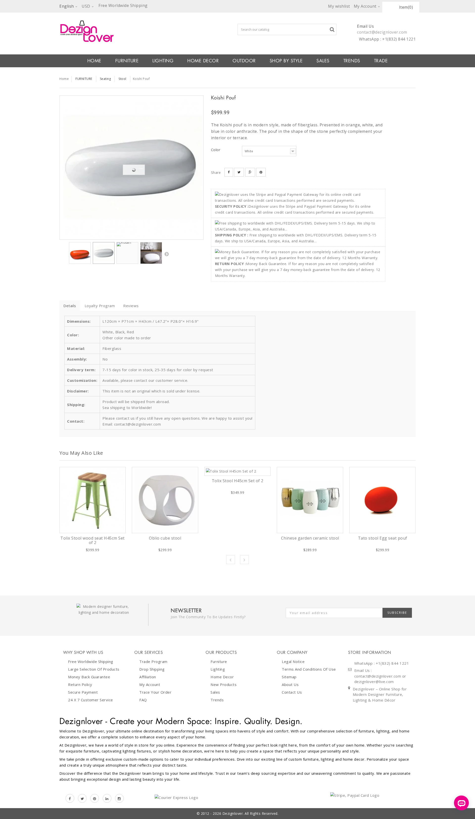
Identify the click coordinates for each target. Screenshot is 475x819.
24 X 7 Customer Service (90, 699)
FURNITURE (127, 61)
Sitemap (289, 676)
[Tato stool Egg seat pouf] (382, 500)
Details (69, 305)
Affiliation (147, 676)
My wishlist (339, 6)
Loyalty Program (100, 305)
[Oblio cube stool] (165, 500)
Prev (230, 559)
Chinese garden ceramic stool (310, 538)
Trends (351, 61)
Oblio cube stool (165, 538)
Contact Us (292, 692)
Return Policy (80, 684)
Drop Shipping (152, 669)
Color (216, 149)
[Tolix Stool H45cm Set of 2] (237, 471)
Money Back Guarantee (89, 676)
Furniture (219, 661)
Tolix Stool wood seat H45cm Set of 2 (92, 540)
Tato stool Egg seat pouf (382, 538)
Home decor (222, 676)
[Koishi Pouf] (131, 167)
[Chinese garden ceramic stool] (310, 500)
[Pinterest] (94, 798)
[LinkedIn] (107, 798)
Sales (215, 692)
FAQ (143, 699)
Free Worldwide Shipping (90, 661)
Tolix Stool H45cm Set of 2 (237, 480)
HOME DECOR (203, 61)
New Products (224, 684)
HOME (94, 61)
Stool (122, 79)
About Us (290, 684)
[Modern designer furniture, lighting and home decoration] (131, 31)
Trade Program (153, 661)
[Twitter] (82, 798)
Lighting (218, 669)
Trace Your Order (155, 692)
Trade (381, 61)
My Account (149, 684)
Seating (105, 79)
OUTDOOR (244, 61)
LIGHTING (162, 61)
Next (166, 253)
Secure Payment (83, 692)
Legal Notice (293, 661)
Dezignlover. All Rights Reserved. (250, 813)
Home (64, 78)
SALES (323, 61)
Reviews (131, 305)
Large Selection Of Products (93, 669)
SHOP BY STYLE (286, 61)
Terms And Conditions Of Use (309, 669)
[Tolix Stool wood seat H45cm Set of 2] (92, 500)
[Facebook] (70, 798)
